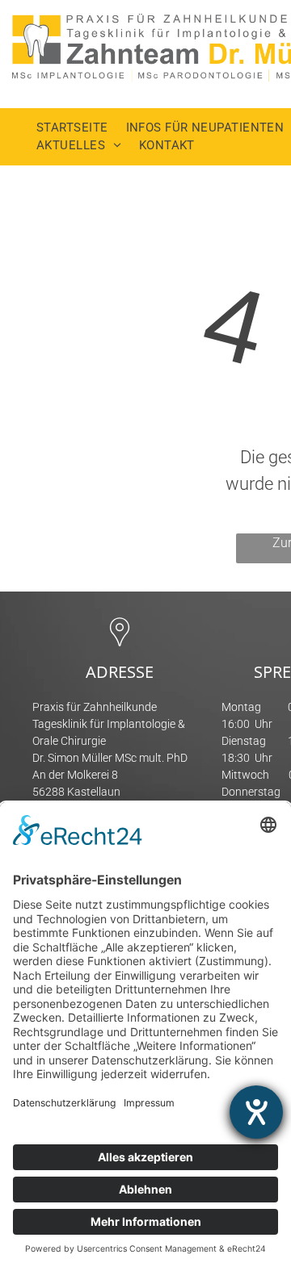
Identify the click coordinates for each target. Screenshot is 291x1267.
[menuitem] (81, 128)
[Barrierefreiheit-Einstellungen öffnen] (256, 1112)
